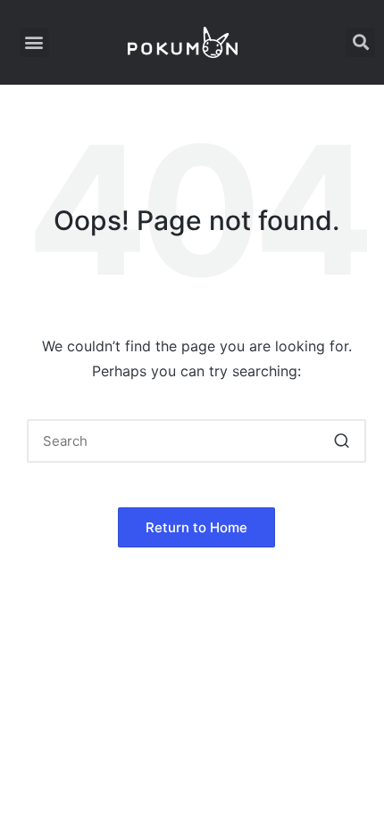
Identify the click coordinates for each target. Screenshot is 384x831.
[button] (34, 42)
